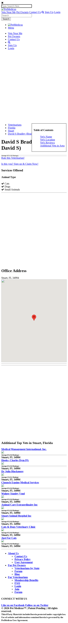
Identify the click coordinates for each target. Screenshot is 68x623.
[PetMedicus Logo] (15, 24)
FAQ (17, 583)
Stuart (11, 130)
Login (57, 12)
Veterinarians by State (27, 568)
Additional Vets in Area (52, 145)
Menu (11, 27)
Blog (17, 574)
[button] (43, 12)
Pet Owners (22, 12)
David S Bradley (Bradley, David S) (27, 133)
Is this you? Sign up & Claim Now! (19, 163)
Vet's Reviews (47, 142)
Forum (18, 571)
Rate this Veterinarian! (12, 157)
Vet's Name (46, 136)
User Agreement (24, 562)
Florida (11, 127)
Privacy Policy (23, 559)
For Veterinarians (18, 577)
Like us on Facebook (13, 605)
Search (6, 19)
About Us (13, 553)
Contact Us (35, 12)
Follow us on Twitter (36, 605)
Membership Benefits (26, 580)
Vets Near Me (8, 12)
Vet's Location (47, 139)
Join (17, 589)
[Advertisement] (34, 86)
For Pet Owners (17, 565)
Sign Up (49, 12)
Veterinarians (14, 124)
